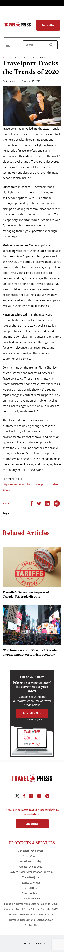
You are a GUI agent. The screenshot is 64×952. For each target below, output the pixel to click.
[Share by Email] (57, 503)
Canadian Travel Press (31, 850)
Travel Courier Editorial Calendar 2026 (31, 914)
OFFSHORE (31, 888)
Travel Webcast (31, 893)
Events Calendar (30, 882)
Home (5, 57)
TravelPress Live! (30, 898)
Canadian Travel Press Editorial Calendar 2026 (31, 903)
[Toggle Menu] (8, 45)
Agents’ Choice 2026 (30, 866)
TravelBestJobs (30, 877)
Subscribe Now (32, 713)
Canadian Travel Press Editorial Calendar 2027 (31, 909)
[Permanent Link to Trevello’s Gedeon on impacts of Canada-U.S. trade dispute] (32, 567)
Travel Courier (31, 856)
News (11, 57)
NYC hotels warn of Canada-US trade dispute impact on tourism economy (30, 652)
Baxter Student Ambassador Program (31, 872)
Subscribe (48, 25)
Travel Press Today (31, 861)
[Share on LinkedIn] (47, 503)
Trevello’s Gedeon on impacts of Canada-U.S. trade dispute (26, 594)
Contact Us (30, 925)
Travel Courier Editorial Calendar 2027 (31, 919)
